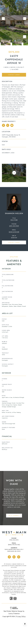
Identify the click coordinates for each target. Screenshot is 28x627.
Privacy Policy (21, 616)
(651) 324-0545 (14, 226)
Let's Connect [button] (14, 515)
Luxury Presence (14, 613)
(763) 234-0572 (14, 540)
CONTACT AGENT (14, 242)
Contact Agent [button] (14, 75)
